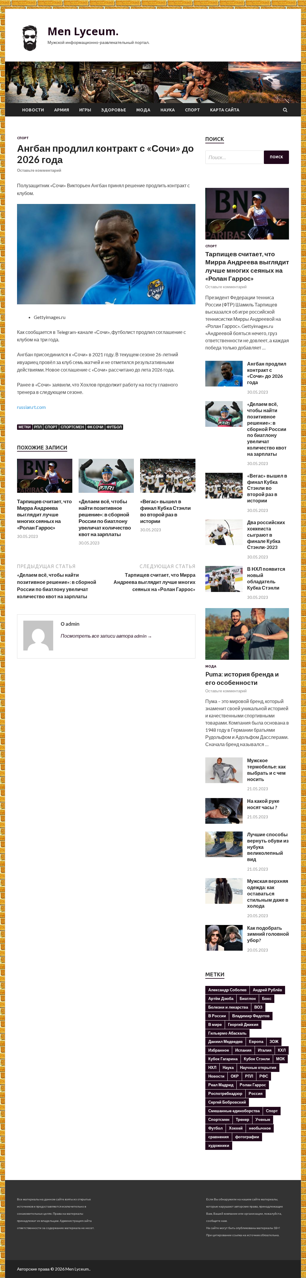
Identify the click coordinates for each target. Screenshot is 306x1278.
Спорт (192, 110)
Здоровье (113, 110)
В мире (215, 1024)
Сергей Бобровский (227, 1102)
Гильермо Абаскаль (227, 1033)
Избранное (218, 1050)
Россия (256, 1093)
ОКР (235, 1076)
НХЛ (212, 1067)
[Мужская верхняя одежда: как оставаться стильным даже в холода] (224, 902)
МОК (280, 1058)
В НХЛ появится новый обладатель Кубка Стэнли (266, 578)
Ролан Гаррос (253, 1084)
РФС (263, 1076)
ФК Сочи (95, 427)
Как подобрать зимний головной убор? (268, 934)
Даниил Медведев (225, 1041)
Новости (33, 110)
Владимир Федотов (251, 1015)
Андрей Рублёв (267, 989)
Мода (143, 110)
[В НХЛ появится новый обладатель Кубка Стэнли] (224, 590)
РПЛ (38, 427)
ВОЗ (258, 1007)
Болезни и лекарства (228, 1007)
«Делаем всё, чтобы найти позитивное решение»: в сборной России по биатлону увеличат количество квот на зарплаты (105, 517)
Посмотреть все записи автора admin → (106, 636)
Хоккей (236, 1128)
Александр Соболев (227, 989)
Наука (167, 110)
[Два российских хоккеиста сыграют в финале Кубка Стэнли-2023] (224, 543)
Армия (61, 110)
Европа (256, 1041)
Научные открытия (258, 1067)
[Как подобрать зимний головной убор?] (224, 949)
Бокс (266, 998)
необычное (260, 1128)
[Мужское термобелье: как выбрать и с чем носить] (224, 781)
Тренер (242, 1119)
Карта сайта (224, 110)
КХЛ (282, 1050)
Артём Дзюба (220, 998)
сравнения (218, 1136)
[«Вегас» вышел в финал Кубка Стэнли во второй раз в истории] (167, 494)
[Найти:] (247, 157)
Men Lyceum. (83, 31)
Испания (243, 1050)
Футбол (114, 427)
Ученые (262, 1119)
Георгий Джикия (243, 1024)
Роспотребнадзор (225, 1093)
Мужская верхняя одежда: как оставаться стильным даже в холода (267, 893)
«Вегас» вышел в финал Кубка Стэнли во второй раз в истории (165, 511)
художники (218, 1145)
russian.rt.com (31, 407)
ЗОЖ (274, 1041)
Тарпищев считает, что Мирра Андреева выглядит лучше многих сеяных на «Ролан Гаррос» (44, 514)
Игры (85, 110)
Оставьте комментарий (39, 170)
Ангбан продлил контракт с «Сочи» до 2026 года (266, 373)
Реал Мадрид (220, 1084)
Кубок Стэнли (257, 1058)
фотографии (247, 1136)
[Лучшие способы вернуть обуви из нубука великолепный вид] (224, 855)
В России (217, 1015)
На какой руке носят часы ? (263, 804)
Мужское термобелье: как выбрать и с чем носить (266, 769)
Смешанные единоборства (234, 1110)
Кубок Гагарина (223, 1058)
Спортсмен (72, 427)
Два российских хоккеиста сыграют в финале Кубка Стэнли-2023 (266, 534)
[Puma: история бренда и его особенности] (247, 661)
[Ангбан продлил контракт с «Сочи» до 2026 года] (224, 384)
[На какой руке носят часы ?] (224, 822)
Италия (265, 1050)
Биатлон (248, 998)
